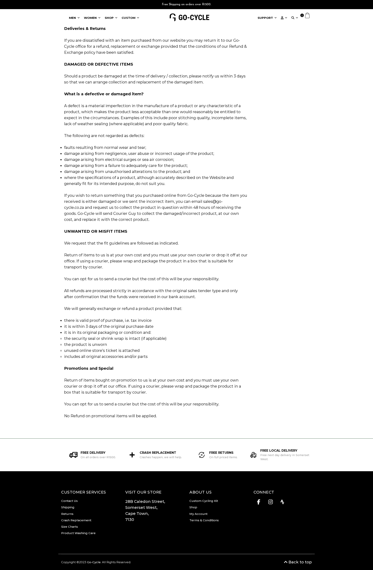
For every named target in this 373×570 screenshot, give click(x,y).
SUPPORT (265, 18)
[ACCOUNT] (284, 18)
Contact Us (69, 501)
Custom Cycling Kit (203, 501)
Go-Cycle (94, 562)
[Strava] (282, 503)
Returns (67, 514)
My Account (198, 514)
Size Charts (69, 526)
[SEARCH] (294, 18)
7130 (129, 519)
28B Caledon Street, (146, 501)
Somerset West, (141, 507)
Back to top (300, 562)
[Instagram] (270, 503)
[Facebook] (259, 503)
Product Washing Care (78, 533)
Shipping (67, 507)
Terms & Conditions (204, 520)
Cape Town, (137, 513)
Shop (193, 507)
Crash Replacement (76, 520)
